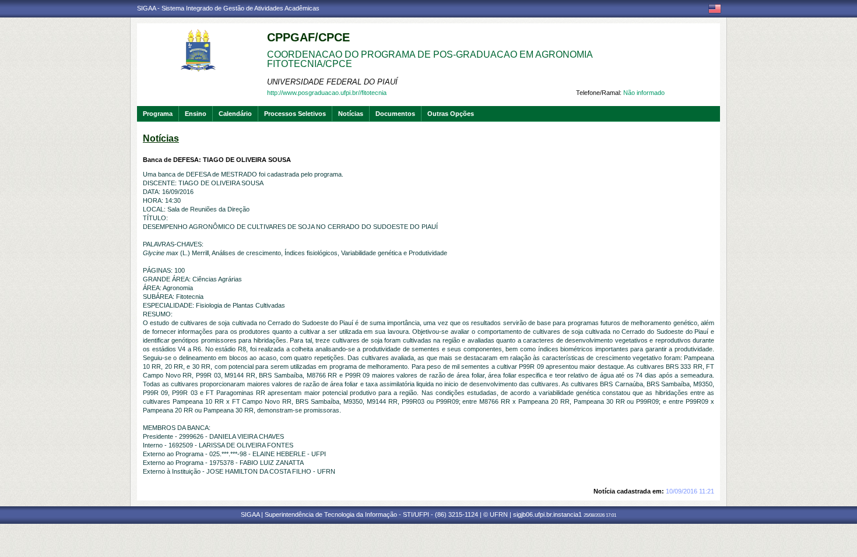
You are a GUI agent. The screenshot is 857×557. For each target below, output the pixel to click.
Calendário (235, 113)
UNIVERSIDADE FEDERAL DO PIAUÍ (332, 81)
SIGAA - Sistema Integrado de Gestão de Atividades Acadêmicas (228, 8)
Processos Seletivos (295, 113)
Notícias (350, 113)
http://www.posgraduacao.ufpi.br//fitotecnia (327, 92)
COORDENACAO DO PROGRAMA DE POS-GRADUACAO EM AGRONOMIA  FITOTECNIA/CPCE (431, 59)
